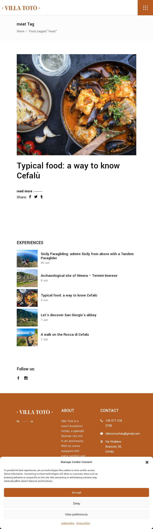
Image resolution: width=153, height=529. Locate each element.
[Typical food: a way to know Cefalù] (76, 104)
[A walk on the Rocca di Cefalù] (27, 337)
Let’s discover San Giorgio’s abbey (68, 315)
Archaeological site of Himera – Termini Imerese (79, 275)
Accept (76, 492)
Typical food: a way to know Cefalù (68, 171)
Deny (76, 503)
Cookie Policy (67, 523)
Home (21, 31)
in (32, 421)
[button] (147, 462)
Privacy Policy (83, 523)
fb (18, 421)
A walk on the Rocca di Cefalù (65, 334)
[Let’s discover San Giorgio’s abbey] (27, 318)
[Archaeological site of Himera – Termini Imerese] (27, 278)
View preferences (76, 514)
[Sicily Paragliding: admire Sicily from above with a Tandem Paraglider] (27, 259)
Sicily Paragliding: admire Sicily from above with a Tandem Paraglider (87, 256)
